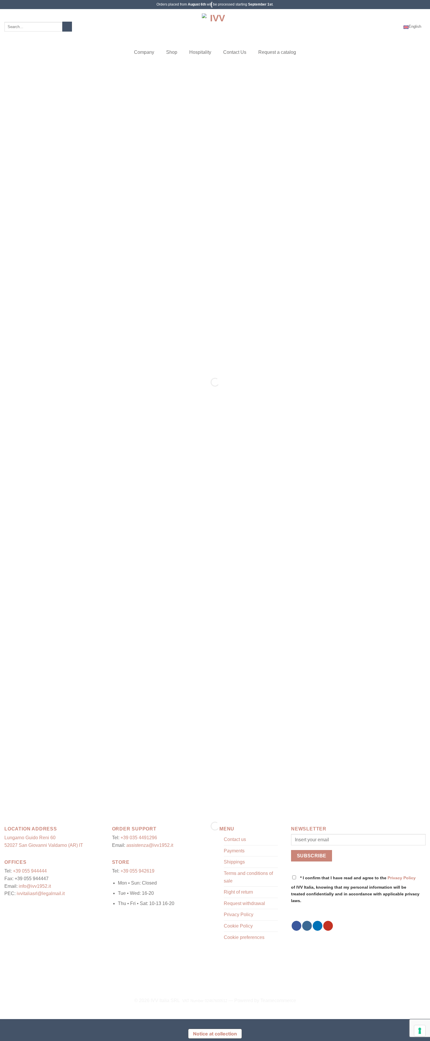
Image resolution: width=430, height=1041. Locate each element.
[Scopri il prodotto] (12, 372)
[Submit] (67, 27)
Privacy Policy (238, 914)
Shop (171, 52)
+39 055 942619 (137, 870)
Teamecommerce (278, 1000)
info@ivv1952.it (35, 886)
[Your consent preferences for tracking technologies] (419, 1030)
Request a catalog (277, 52)
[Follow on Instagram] (307, 926)
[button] (378, 26)
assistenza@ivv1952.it (149, 845)
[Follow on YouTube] (328, 926)
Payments (234, 850)
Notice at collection (215, 1034)
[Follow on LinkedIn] (317, 926)
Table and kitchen (179, 777)
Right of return (238, 892)
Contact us (235, 839)
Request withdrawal (244, 903)
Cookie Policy (238, 925)
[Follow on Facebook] (296, 926)
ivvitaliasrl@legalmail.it (41, 893)
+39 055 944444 (30, 870)
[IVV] (215, 26)
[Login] (396, 26)
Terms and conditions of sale (248, 877)
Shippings (234, 861)
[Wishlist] (387, 26)
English (415, 26)
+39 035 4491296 (139, 837)
